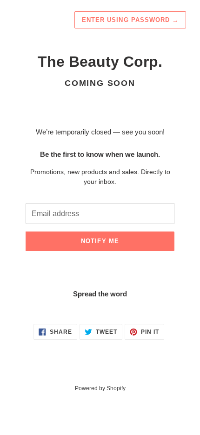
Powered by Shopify (100, 388)
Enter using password (130, 19)
